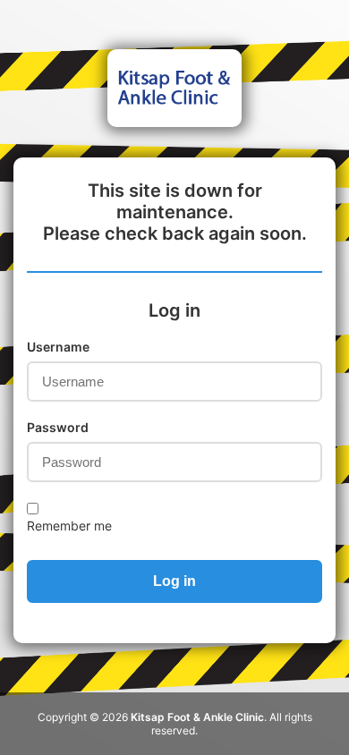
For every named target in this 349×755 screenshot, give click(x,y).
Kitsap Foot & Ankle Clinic (197, 717)
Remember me (69, 525)
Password (58, 427)
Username (58, 346)
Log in (174, 581)
